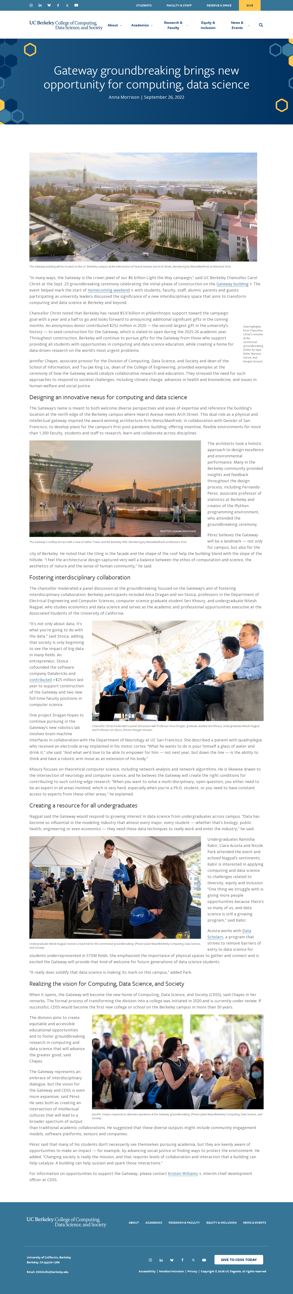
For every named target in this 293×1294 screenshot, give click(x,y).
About (113, 25)
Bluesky (49, 5)
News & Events (237, 25)
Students (144, 5)
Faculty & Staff (179, 5)
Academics (140, 25)
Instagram (31, 5)
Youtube (76, 5)
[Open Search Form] (266, 25)
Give (249, 5)
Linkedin (40, 5)
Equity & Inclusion (208, 25)
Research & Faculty (173, 25)
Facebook (58, 5)
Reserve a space (219, 5)
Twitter (67, 5)
